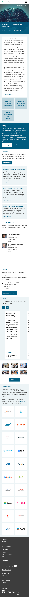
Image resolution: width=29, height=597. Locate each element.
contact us (22, 401)
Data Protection (6, 580)
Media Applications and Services (8, 115)
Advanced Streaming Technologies (8, 103)
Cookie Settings (6, 585)
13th (9, 569)
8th (9, 566)
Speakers (4, 552)
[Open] (26, 2)
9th (12, 566)
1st (3, 563)
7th (6, 566)
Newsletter (4, 575)
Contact (4, 582)
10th (15, 566)
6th (3, 566)
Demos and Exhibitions (7, 554)
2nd (6, 563)
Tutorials (4, 544)
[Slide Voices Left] (3, 307)
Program (4, 541)
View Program (7, 94)
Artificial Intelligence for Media (21, 103)
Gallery (3, 556)
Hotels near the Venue (9, 293)
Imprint (4, 578)
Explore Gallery (18, 145)
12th (6, 569)
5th (15, 563)
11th (3, 569)
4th (12, 563)
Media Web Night (6, 546)
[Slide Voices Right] (7, 307)
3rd (9, 563)
